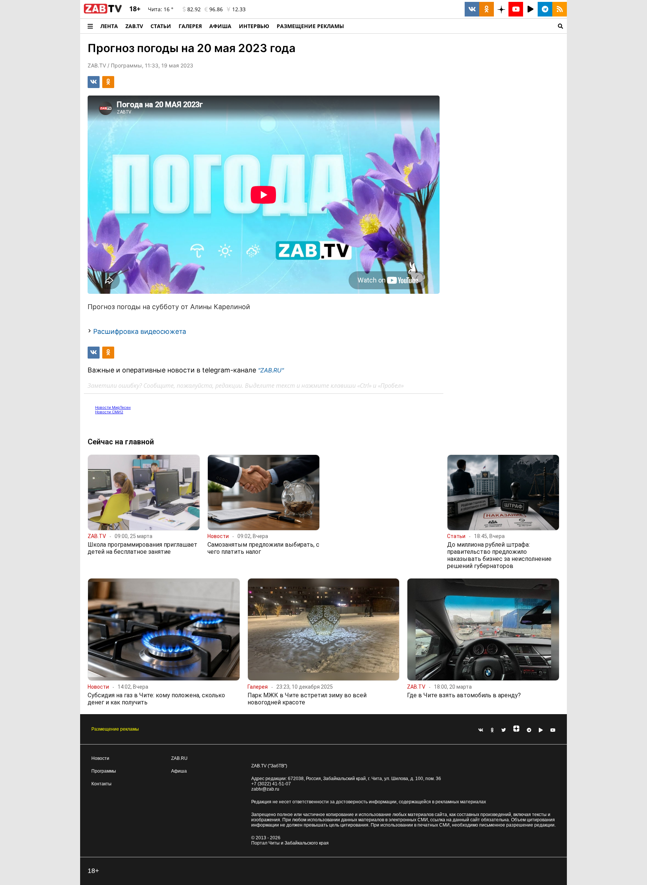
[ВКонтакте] (480, 730)
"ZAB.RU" (271, 370)
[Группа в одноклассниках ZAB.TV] (486, 9)
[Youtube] (553, 730)
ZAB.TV (134, 26)
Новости (100, 758)
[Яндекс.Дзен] (516, 730)
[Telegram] (529, 730)
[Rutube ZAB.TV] (530, 9)
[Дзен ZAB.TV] (501, 9)
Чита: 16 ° (160, 9)
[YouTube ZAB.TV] (515, 9)
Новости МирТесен (113, 407)
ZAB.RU (179, 758)
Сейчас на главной (121, 441)
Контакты (101, 783)
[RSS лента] (559, 9)
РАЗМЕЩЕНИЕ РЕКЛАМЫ (310, 26)
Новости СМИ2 (109, 412)
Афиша (220, 26)
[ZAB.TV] (103, 12)
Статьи (161, 26)
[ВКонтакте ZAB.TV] (472, 9)
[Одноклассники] (492, 730)
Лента (109, 26)
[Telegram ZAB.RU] (545, 9)
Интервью (254, 26)
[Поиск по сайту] (457, 26)
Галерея (190, 26)
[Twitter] (503, 730)
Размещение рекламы (115, 729)
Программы (103, 771)
